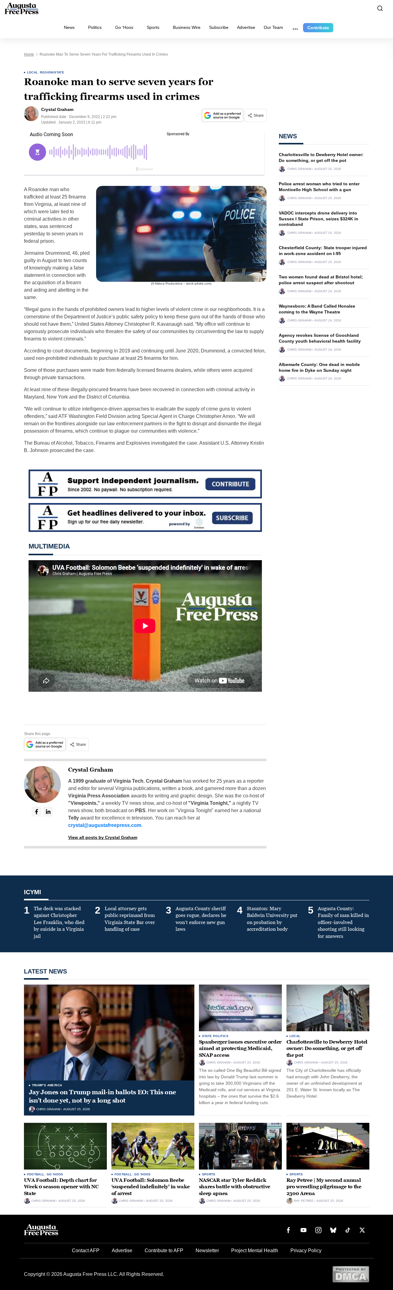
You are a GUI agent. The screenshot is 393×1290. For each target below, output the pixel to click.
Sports (153, 27)
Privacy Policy (305, 1250)
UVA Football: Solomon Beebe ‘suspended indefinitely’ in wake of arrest (150, 1187)
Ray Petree (303, 1200)
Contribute (318, 27)
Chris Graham (299, 169)
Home (29, 54)
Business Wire (186, 27)
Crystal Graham (90, 769)
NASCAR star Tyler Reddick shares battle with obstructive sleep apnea (234, 1187)
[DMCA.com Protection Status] (350, 1273)
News (69, 27)
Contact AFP (85, 1250)
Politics (95, 27)
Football (36, 1174)
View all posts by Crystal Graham (102, 837)
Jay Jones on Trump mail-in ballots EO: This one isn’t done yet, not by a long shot (102, 1096)
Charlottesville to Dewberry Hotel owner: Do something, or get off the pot (327, 1048)
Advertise (246, 27)
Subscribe (218, 27)
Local (32, 72)
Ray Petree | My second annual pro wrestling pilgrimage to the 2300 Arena (323, 1187)
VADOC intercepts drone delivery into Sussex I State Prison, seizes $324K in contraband (318, 218)
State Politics (215, 1036)
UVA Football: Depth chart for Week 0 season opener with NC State (61, 1187)
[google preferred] (223, 115)
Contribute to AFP (164, 1250)
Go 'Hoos (55, 1174)
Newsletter (207, 1250)
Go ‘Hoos (124, 27)
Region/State (52, 72)
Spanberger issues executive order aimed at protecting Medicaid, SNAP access (240, 1048)
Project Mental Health (254, 1250)
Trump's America (47, 1085)
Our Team (273, 27)
